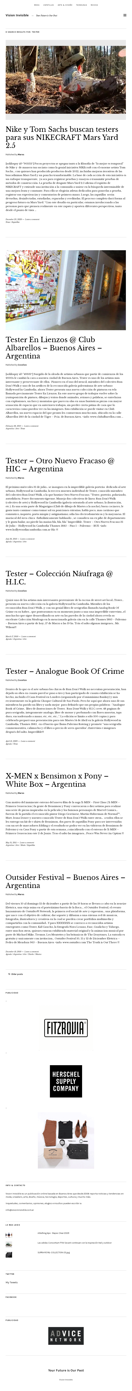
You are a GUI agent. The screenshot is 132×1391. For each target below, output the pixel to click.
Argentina (10, 428)
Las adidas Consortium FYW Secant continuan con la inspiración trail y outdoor (75, 1243)
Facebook (11, 1297)
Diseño (31, 954)
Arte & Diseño (65, 5)
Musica (94, 5)
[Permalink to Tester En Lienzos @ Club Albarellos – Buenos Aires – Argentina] (66, 329)
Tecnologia (81, 5)
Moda (36, 5)
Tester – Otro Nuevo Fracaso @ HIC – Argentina (60, 465)
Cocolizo (22, 365)
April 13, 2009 (12, 741)
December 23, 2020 (14, 219)
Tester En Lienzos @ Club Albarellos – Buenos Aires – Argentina (54, 348)
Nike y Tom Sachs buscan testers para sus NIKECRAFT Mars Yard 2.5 (62, 137)
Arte (17, 428)
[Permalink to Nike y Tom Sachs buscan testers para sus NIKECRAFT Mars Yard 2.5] (66, 119)
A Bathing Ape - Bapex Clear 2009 (53, 1233)
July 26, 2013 (11, 539)
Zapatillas (48, 5)
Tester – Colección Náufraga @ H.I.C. (59, 578)
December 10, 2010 (13, 951)
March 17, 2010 (12, 636)
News (8, 222)
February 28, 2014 (13, 426)
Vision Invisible (17, 15)
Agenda (9, 542)
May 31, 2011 (11, 842)
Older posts (17, 974)
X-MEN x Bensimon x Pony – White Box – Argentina (57, 780)
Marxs (21, 154)
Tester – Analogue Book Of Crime (65, 671)
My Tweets (12, 1282)
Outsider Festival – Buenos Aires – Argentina (65, 881)
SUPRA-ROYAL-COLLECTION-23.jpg (54, 1252)
